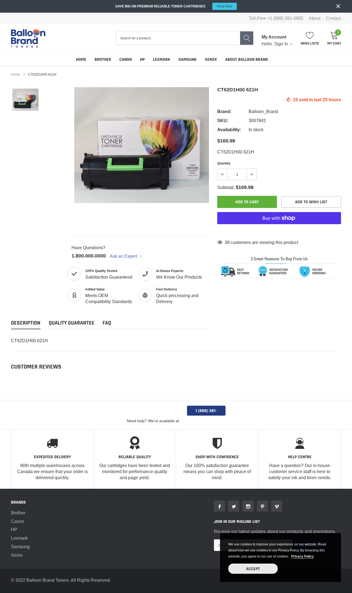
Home (81, 59)
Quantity (223, 163)
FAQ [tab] (107, 323)
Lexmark (161, 59)
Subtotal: (226, 187)
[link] (25, 100)
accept (253, 569)
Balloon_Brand (263, 111)
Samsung (187, 59)
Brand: (224, 111)
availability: (229, 129)
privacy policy (302, 556)
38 (227, 242)
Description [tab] (25, 323)
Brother (103, 59)
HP (142, 59)
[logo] (28, 38)
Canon (125, 59)
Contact (333, 18)
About (314, 18)
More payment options (279, 232)
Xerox (211, 59)
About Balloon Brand (246, 59)
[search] (246, 38)
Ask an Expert (124, 256)
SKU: (222, 120)
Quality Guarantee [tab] (71, 323)
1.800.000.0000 (89, 256)
